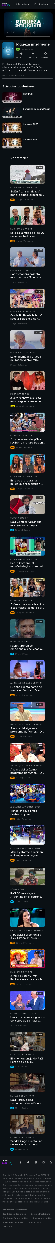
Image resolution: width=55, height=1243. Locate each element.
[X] (51, 1162)
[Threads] (36, 1162)
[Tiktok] (28, 1162)
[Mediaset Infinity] (6, 4)
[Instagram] (43, 1162)
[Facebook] (20, 1162)
